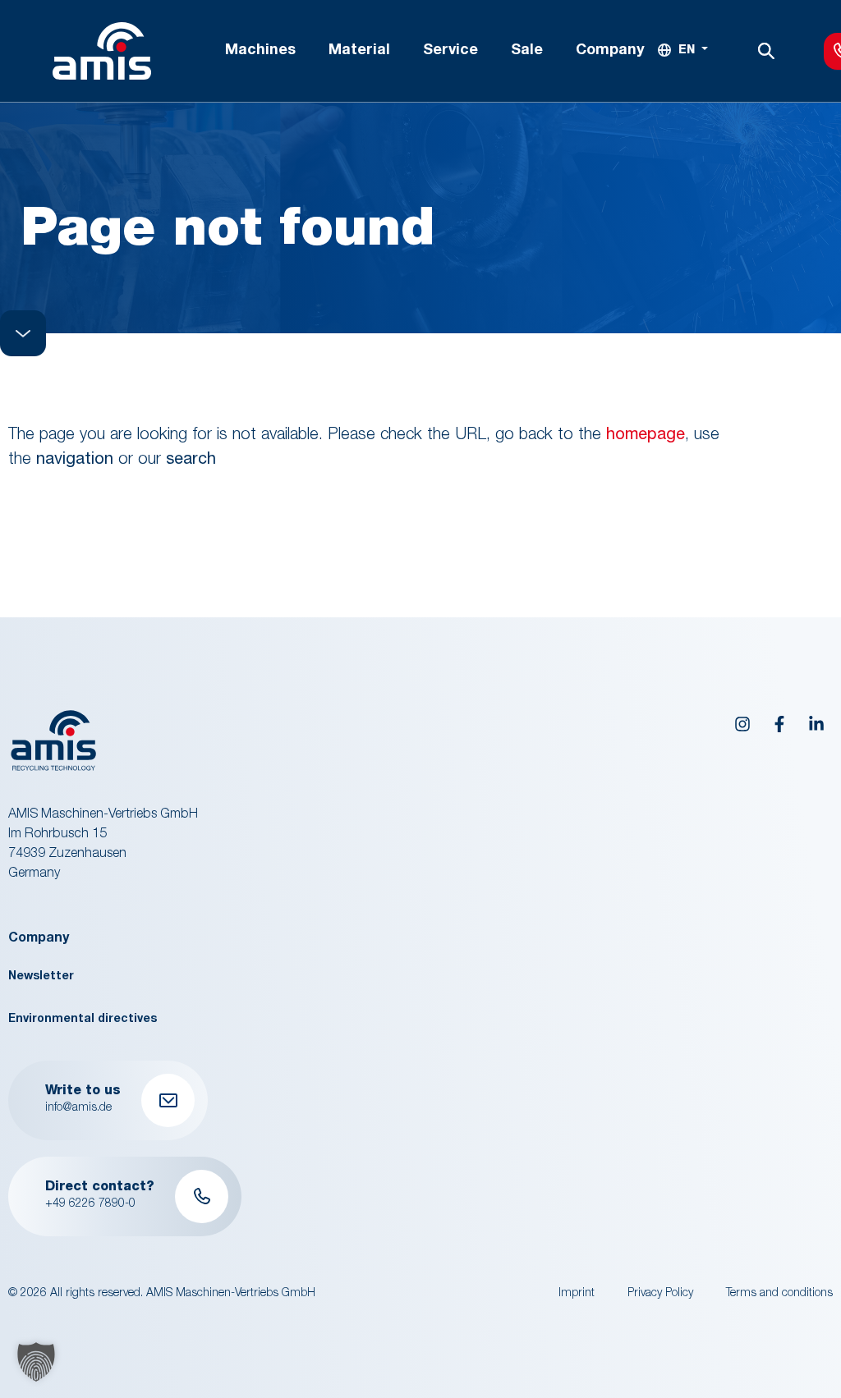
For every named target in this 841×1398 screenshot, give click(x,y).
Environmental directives (82, 1019)
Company (38, 939)
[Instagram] (742, 724)
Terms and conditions (779, 1293)
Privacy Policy (660, 1293)
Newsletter (41, 977)
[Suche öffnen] (766, 51)
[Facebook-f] (779, 724)
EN (686, 51)
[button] (36, 1362)
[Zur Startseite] (102, 51)
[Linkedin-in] (816, 724)
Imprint (576, 1293)
